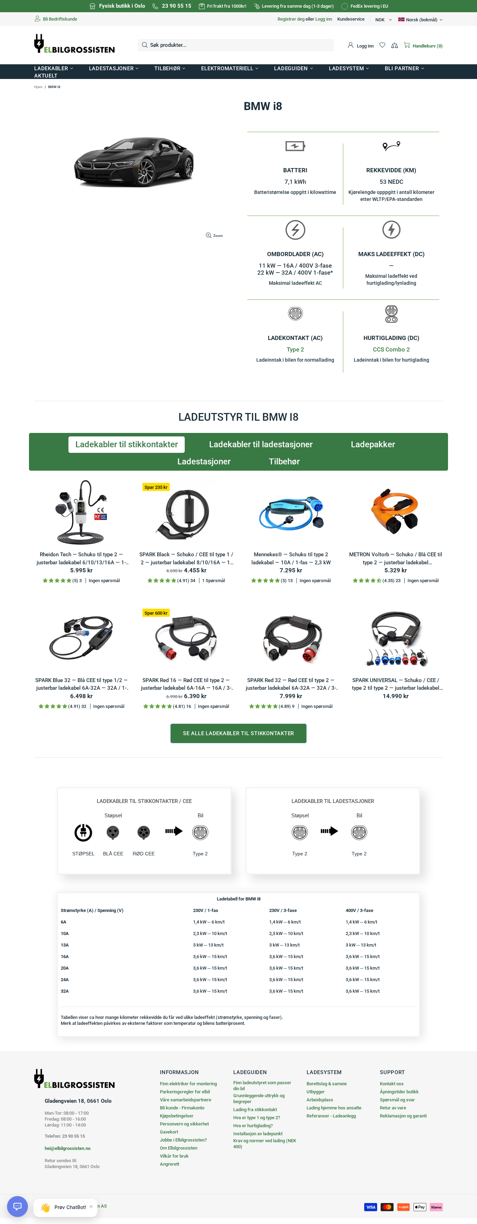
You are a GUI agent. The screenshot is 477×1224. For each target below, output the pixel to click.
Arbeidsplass (320, 1099)
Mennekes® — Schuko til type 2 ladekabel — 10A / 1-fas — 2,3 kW (291, 558)
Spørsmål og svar (397, 1099)
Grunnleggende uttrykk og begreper (259, 1098)
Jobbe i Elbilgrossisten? (183, 1140)
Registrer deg (291, 19)
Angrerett (169, 1164)
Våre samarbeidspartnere (185, 1099)
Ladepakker (373, 444)
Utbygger (316, 1091)
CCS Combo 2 (391, 349)
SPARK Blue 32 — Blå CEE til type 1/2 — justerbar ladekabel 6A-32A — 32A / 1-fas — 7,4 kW (81, 684)
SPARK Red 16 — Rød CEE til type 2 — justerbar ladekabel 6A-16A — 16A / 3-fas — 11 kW (186, 684)
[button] (17, 1206)
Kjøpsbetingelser (176, 1115)
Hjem (38, 87)
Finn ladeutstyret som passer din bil (262, 1085)
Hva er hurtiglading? (253, 1125)
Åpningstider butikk (399, 1091)
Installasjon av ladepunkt (257, 1133)
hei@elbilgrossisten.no (67, 1148)
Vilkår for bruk (174, 1156)
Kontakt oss (392, 1083)
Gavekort (169, 1132)
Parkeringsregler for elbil (185, 1091)
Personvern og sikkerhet (184, 1124)
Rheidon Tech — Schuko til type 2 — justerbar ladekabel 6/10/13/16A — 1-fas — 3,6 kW (81, 558)
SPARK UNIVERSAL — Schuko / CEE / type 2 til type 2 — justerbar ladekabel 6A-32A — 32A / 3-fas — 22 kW (395, 684)
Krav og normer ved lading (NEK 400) (264, 1143)
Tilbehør (284, 461)
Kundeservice (351, 19)
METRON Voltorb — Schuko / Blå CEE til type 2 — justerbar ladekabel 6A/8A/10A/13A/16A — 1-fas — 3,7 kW (395, 558)
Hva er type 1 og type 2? (256, 1117)
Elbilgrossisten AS (74, 45)
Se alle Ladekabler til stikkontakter (238, 733)
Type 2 (295, 349)
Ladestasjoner (203, 461)
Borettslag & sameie (327, 1083)
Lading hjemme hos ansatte (334, 1107)
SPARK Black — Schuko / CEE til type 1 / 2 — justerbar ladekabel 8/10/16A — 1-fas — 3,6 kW (186, 558)
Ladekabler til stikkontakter (126, 444)
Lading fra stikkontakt (255, 1109)
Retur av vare (393, 1107)
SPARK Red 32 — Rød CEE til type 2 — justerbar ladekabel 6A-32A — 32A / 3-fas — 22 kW (291, 684)
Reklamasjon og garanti (403, 1115)
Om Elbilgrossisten (178, 1148)
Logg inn (323, 19)
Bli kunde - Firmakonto (182, 1107)
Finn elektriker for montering (188, 1083)
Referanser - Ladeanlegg (331, 1115)
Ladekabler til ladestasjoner (261, 444)
